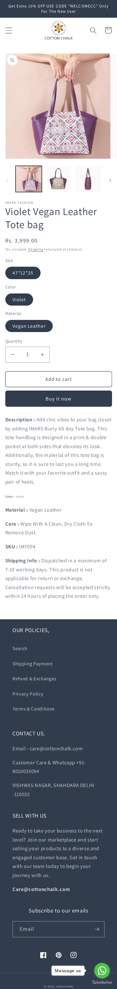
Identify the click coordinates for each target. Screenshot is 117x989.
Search (19, 648)
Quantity (14, 341)
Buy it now (58, 398)
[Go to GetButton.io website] (102, 983)
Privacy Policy (27, 694)
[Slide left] (7, 180)
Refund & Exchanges (34, 678)
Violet (19, 299)
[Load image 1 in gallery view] (29, 179)
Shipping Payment (32, 663)
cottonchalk (64, 986)
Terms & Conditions (33, 708)
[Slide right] (110, 180)
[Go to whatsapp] (102, 970)
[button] (8, 30)
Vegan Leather (29, 326)
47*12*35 (23, 273)
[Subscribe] (96, 929)
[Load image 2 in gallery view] (58, 179)
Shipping (35, 249)
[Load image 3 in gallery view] (88, 179)
